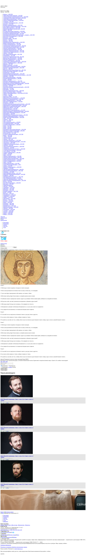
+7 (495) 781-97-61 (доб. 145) (15, 529)
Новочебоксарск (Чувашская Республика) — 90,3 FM (15, 114)
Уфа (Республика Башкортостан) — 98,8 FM (13, 169)
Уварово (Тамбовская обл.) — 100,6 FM (12, 167)
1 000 (3, 361)
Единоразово (12, 365)
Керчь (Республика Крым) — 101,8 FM (12, 77)
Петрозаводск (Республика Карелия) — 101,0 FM (14, 129)
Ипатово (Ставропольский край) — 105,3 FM (13, 67)
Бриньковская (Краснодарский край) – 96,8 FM (14, 28)
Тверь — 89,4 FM (7, 155)
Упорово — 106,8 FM (8, 211)
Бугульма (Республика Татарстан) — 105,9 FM (14, 31)
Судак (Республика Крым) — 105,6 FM (12, 150)
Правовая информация (6, 545)
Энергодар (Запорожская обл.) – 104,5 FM (12, 179)
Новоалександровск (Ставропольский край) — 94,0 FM (16, 111)
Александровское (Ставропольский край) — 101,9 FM (15, 16)
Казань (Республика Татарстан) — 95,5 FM (13, 71)
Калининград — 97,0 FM (9, 72)
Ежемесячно (5, 365)
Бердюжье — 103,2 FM (8, 190)
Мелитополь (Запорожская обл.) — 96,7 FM (13, 99)
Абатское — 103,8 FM (8, 186)
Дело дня (3, 216)
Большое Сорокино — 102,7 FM (10, 191)
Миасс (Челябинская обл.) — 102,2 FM (12, 100)
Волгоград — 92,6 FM (8, 37)
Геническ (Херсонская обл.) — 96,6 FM (12, 48)
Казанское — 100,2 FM (8, 203)
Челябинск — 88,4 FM (8, 175)
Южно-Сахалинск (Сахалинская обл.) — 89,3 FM (14, 180)
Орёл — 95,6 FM (7, 121)
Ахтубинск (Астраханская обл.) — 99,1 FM (13, 22)
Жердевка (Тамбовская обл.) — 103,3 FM (12, 59)
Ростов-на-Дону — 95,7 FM (9, 133)
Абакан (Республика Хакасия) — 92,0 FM (12, 15)
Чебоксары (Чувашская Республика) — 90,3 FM (14, 174)
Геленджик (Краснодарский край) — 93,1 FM (13, 47)
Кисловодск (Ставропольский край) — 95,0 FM (14, 82)
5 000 (6, 361)
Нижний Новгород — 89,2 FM (10, 108)
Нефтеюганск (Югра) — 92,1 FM (10, 107)
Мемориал (5, 521)
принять (2, 553)
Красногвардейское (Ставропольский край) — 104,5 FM (16, 87)
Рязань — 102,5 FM (7, 135)
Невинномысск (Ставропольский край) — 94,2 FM (15, 105)
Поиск (15, 247)
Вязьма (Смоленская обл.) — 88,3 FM (11, 43)
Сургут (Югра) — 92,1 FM (9, 151)
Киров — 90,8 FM (7, 79)
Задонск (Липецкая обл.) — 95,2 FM (11, 60)
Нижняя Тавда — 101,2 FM (9, 205)
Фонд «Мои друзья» (12, 525)
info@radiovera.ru (4, 529)
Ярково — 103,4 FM (7, 214)
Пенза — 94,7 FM (7, 125)
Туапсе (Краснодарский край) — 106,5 (12, 164)
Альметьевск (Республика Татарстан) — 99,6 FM (14, 18)
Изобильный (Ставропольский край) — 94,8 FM (14, 66)
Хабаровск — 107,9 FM (8, 171)
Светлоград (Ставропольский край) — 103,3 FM (14, 141)
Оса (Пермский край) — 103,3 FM (11, 123)
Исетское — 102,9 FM (8, 201)
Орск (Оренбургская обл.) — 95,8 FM (11, 122)
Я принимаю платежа (9, 367)
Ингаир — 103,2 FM (8, 199)
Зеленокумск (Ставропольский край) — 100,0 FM (14, 61)
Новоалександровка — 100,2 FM (10, 207)
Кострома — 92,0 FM (8, 85)
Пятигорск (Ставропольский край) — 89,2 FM (13, 130)
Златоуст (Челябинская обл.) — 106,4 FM (12, 62)
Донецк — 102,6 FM (8, 53)
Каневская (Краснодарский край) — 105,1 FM (13, 73)
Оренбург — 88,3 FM (8, 119)
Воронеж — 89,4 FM (8, 41)
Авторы (5, 225)
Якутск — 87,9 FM (7, 181)
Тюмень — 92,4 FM (7, 165)
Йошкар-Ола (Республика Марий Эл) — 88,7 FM (14, 70)
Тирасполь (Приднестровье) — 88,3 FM (12, 157)
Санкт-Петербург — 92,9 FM (9, 138)
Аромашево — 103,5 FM (8, 187)
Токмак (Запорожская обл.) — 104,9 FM (12, 159)
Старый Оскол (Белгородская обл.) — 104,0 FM (14, 148)
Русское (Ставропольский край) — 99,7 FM (13, 134)
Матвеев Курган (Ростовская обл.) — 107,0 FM (14, 98)
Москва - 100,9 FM (5, 12)
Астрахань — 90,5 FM (8, 21)
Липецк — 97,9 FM (7, 94)
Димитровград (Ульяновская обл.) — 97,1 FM (13, 51)
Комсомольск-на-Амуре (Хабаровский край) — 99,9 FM (16, 83)
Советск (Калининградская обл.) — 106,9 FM (13, 146)
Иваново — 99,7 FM (8, 64)
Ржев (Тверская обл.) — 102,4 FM (11, 131)
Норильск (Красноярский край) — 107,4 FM (13, 116)
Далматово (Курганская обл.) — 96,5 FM (12, 49)
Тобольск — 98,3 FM (8, 208)
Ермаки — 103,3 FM (8, 197)
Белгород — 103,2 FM (8, 24)
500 (1, 361)
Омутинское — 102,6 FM (9, 209)
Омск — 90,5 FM (7, 118)
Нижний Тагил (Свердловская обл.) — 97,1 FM (14, 110)
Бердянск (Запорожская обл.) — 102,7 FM (12, 25)
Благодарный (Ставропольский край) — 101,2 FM (14, 26)
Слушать (3, 398)
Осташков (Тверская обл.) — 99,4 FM (11, 124)
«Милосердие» (21, 525)
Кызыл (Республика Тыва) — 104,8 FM (12, 91)
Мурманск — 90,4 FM (8, 102)
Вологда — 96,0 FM (7, 39)
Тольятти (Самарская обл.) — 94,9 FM (12, 161)
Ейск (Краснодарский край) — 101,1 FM (12, 54)
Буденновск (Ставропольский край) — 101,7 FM (14, 32)
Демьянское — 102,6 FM (8, 196)
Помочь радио (4, 368)
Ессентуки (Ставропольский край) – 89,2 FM (13, 56)
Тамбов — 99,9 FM (7, 153)
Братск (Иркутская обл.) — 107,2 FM (11, 27)
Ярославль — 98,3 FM (8, 184)
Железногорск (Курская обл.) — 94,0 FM (12, 58)
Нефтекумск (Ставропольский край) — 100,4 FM (14, 106)
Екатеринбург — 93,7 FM (9, 55)
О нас (4, 227)
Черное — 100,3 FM (7, 213)
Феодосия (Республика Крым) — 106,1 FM (13, 170)
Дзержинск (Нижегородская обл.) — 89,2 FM (13, 50)
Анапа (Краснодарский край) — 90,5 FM (12, 19)
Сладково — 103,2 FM (8, 210)
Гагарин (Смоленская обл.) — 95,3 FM (12, 44)
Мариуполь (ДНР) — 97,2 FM (10, 96)
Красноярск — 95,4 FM (8, 89)
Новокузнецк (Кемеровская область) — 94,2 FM (14, 112)
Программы (6, 222)
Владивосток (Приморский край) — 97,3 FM (13, 33)
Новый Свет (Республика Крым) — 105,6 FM (13, 117)
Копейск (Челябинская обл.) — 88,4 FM (12, 84)
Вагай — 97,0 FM (7, 192)
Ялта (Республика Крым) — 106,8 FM (12, 182)
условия (10, 367)
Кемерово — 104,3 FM (8, 76)
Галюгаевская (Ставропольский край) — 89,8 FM (14, 45)
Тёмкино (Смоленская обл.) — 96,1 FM (12, 156)
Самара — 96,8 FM (7, 136)
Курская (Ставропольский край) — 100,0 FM (13, 90)
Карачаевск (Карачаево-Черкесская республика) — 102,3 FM (17, 74)
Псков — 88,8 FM (7, 128)
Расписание (6, 223)
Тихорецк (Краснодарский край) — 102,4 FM (13, 158)
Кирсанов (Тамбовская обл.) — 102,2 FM (12, 81)
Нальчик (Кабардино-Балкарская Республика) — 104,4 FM (16, 104)
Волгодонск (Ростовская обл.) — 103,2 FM (13, 36)
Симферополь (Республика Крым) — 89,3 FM (13, 144)
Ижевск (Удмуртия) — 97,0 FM (10, 65)
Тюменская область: (7, 185)
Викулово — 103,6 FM (8, 193)
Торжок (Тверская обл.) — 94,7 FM (11, 163)
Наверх (2, 512)
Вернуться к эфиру (5, 10)
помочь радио (4, 217)
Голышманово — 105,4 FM (9, 195)
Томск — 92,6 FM (7, 162)
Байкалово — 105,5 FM (8, 188)
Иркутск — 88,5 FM (7, 68)
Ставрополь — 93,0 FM (8, 147)
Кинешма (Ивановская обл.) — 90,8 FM (12, 78)
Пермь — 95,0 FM (7, 127)
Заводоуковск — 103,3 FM (9, 198)
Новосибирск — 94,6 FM (9, 113)
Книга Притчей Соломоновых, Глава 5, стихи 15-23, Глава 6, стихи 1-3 (17, 399)
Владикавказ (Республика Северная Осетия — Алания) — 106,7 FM (18, 34)
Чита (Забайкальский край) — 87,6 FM (12, 178)
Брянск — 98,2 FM (7, 30)
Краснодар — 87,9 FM (8, 88)
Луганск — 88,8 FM (7, 95)
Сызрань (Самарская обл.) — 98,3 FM (11, 152)
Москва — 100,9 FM (8, 14)
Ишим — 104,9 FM (7, 202)
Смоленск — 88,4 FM (8, 145)
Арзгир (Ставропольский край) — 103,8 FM (13, 20)
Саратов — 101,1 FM (8, 139)
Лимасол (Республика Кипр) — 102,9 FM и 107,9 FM (15, 93)
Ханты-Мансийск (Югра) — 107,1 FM (12, 173)
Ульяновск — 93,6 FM (8, 168)
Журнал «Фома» (4, 525)
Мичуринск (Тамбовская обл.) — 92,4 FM (12, 101)
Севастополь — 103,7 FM (9, 142)
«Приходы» (27, 525)
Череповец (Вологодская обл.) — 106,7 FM (13, 176)
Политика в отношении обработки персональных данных (14, 547)
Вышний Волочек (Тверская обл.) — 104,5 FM (14, 42)
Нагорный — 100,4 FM (8, 204)
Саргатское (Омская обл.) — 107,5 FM (12, 140)
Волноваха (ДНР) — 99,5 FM (10, 38)
